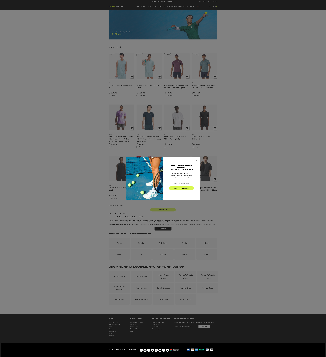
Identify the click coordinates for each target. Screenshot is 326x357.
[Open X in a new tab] (141, 350)
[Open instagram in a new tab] (152, 350)
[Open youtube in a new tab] (159, 350)
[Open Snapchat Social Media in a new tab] (167, 350)
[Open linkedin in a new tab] (156, 350)
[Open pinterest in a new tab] (145, 350)
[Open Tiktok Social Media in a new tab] (163, 350)
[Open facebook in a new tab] (148, 350)
